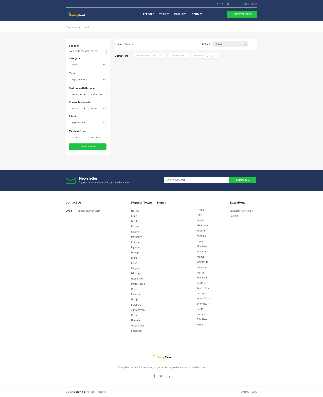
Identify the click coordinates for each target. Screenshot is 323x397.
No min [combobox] (75, 108)
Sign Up (253, 4)
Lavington (202, 293)
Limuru (135, 226)
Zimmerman (138, 310)
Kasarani (135, 231)
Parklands (202, 314)
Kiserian (135, 242)
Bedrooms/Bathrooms (82, 88)
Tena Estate (203, 288)
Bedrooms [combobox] (77, 94)
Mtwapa (135, 252)
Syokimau (202, 303)
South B (201, 309)
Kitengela (202, 277)
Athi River (202, 319)
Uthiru (200, 215)
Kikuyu (134, 216)
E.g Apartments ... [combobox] (80, 79)
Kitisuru (201, 230)
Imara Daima (138, 284)
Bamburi (135, 221)
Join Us (245, 392)
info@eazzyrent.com (89, 210)
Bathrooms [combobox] (96, 94)
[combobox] (87, 51)
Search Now (87, 146)
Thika (200, 324)
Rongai (200, 209)
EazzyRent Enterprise (241, 210)
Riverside (202, 267)
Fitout (72, 116)
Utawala (135, 320)
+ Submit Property (242, 14)
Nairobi (135, 210)
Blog (254, 392)
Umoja (134, 299)
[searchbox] (87, 51)
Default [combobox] (219, 44)
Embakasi (136, 330)
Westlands (202, 262)
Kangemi (201, 251)
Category (74, 58)
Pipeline (135, 247)
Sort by (207, 44)
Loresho (201, 241)
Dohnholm (136, 237)
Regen (134, 289)
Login (246, 4)
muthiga (201, 236)
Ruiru (134, 315)
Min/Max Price (77, 131)
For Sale (148, 14)
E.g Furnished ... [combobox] (79, 122)
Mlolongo (136, 273)
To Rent (164, 14)
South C (201, 283)
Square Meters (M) (81, 102)
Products (180, 14)
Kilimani (201, 256)
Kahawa (135, 294)
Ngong (200, 272)
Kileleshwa (202, 225)
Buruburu (136, 304)
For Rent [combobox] (76, 64)
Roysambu (137, 278)
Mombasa (202, 246)
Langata (135, 268)
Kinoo (134, 263)
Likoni (134, 257)
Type (72, 73)
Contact (197, 14)
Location (74, 45)
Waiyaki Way (137, 325)
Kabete (200, 220)
